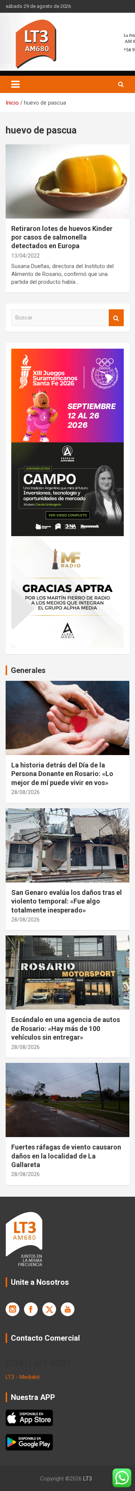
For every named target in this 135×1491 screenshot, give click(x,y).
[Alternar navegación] (15, 84)
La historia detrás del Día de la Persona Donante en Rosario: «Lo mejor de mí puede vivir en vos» (62, 774)
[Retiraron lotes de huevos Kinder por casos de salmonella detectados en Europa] (67, 181)
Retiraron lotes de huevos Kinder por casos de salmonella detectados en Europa (61, 237)
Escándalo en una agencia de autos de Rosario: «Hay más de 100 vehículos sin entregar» (65, 1028)
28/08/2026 (25, 792)
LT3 (87, 1478)
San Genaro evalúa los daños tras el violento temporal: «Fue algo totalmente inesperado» (66, 901)
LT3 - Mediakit (23, 1377)
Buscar (116, 317)
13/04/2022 (25, 256)
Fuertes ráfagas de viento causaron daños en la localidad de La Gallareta (66, 1156)
